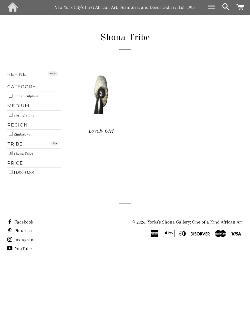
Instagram (24, 240)
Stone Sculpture (25, 96)
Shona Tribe (23, 153)
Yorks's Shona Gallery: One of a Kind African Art (195, 222)
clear (54, 143)
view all (53, 73)
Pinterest (22, 231)
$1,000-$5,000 (23, 172)
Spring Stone (23, 115)
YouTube (22, 248)
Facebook (23, 222)
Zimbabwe (21, 134)
